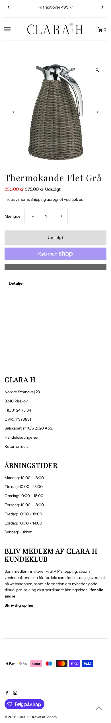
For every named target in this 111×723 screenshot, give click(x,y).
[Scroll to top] (98, 708)
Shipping (38, 199)
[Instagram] (14, 693)
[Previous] (9, 7)
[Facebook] (6, 693)
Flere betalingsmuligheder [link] (55, 267)
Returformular (17, 446)
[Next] (102, 7)
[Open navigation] (13, 29)
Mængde (12, 216)
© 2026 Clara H (17, 717)
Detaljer (16, 283)
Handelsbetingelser (22, 437)
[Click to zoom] (97, 70)
